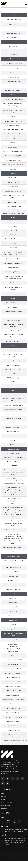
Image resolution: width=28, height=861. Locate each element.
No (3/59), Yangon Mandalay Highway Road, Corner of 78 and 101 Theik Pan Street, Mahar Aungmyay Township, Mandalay (15, 841)
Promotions (4, 808)
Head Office (4, 796)
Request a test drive (6, 802)
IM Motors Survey (5, 805)
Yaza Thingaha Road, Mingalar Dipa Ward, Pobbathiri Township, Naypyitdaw (16, 830)
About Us (3, 793)
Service (3, 799)
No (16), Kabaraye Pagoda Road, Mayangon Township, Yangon (13, 822)
